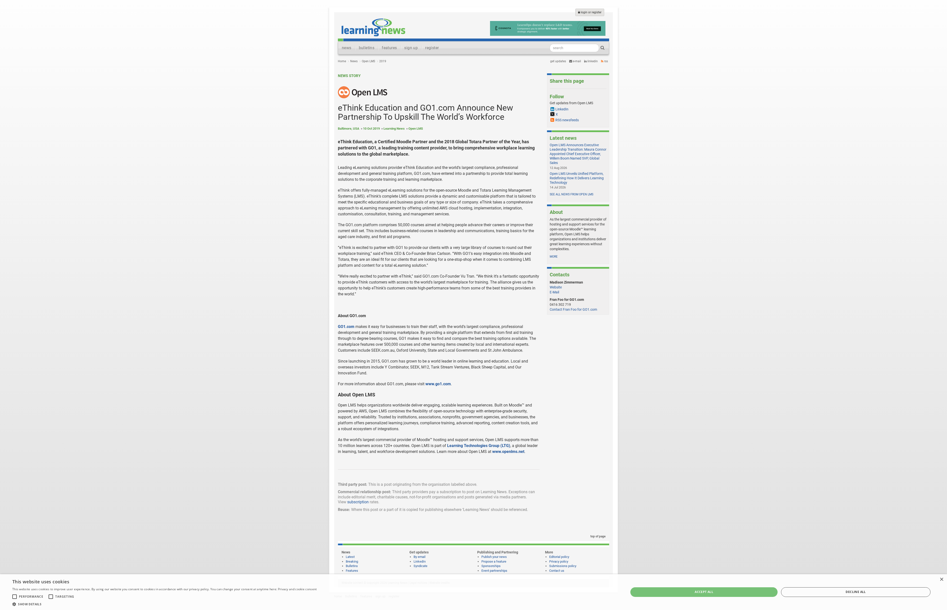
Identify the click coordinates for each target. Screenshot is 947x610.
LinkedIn (592, 61)
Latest (350, 557)
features (389, 47)
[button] (164, 604)
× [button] (941, 579)
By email (419, 557)
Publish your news (494, 557)
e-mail (576, 61)
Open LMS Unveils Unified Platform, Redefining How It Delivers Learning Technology (577, 178)
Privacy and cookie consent (297, 589)
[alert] (473, 592)
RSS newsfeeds (567, 120)
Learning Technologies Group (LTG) (478, 445)
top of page (597, 536)
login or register (590, 12)
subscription (358, 502)
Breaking (352, 561)
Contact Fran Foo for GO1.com (573, 309)
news (346, 47)
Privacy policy (558, 561)
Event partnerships (494, 570)
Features (352, 570)
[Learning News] (373, 27)
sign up (411, 47)
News (354, 61)
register (432, 47)
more (554, 256)
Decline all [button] (856, 592)
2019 (382, 61)
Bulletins (352, 566)
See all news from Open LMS (571, 194)
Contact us (556, 570)
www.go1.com (438, 384)
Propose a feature (493, 561)
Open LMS (368, 61)
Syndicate (420, 566)
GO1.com (346, 326)
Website (556, 287)
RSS (605, 61)
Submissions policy (562, 566)
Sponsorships (491, 566)
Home (342, 61)
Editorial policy (559, 557)
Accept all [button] (704, 592)
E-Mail (554, 292)
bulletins (367, 47)
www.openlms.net (508, 451)
